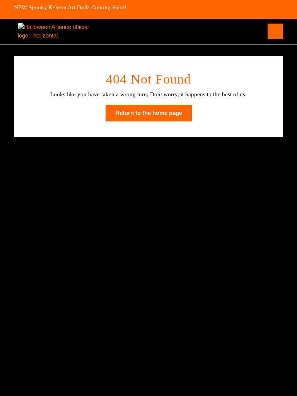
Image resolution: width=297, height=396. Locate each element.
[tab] (275, 31)
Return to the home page (153, 115)
